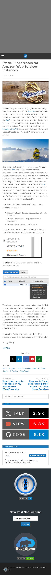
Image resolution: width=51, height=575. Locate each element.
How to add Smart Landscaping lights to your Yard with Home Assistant (38, 385)
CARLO (6, 348)
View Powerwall (37, 456)
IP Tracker (14, 371)
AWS (8, 120)
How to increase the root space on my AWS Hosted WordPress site (13, 385)
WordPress (24, 371)
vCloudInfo (21, 567)
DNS (44, 184)
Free (43, 368)
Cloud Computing (23, 368)
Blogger (11, 368)
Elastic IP (35, 368)
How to (5, 371)
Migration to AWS (10, 129)
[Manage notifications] (5, 570)
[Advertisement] (25, 26)
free (13, 170)
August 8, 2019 (7, 75)
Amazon (31, 111)
